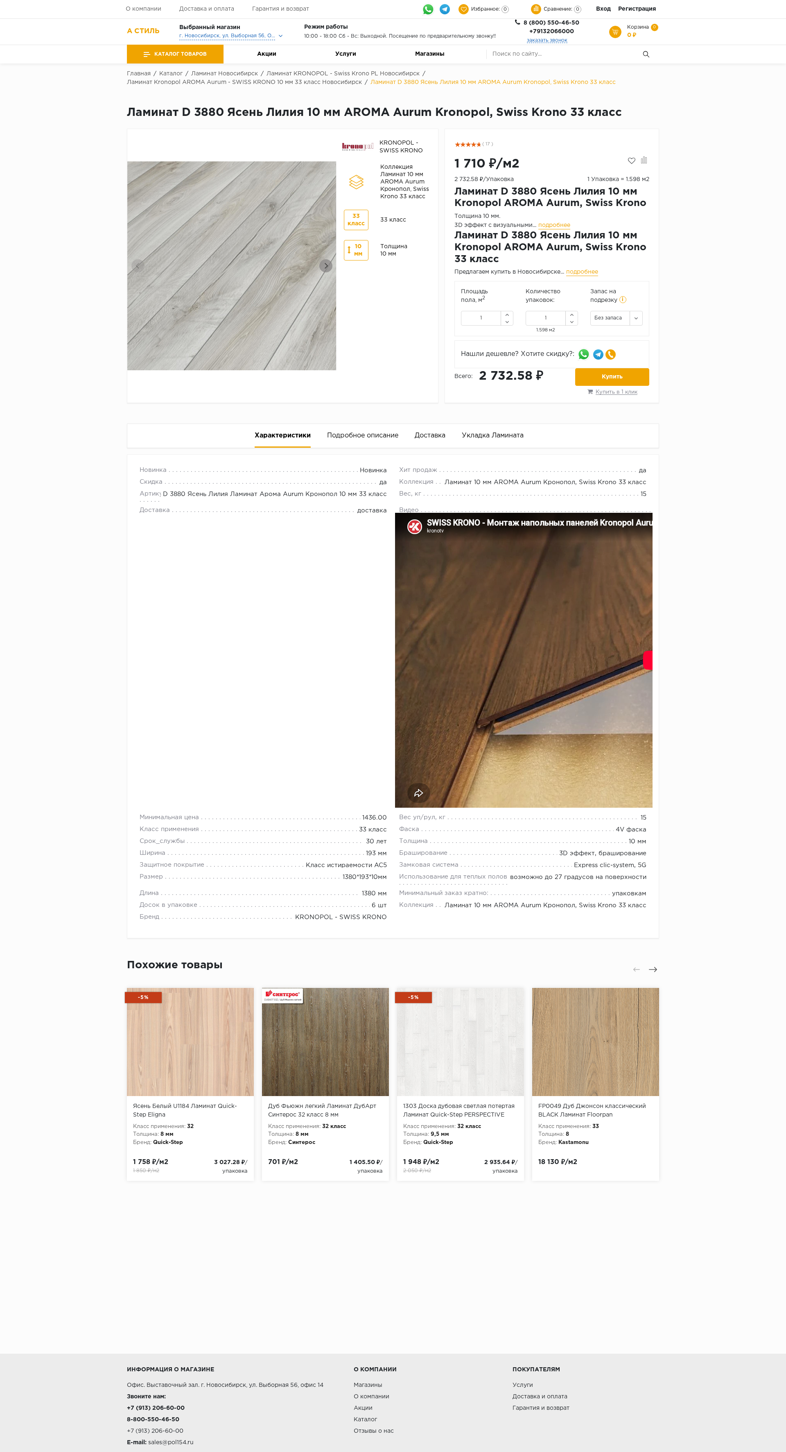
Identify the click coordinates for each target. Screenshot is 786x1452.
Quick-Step (168, 1142)
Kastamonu (573, 1142)
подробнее (554, 225)
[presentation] (138, 265)
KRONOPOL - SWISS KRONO (341, 917)
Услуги (345, 54)
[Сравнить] (644, 161)
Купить (612, 376)
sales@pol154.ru (171, 1442)
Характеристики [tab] (283, 436)
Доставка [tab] (430, 436)
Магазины (430, 54)
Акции (266, 54)
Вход (603, 9)
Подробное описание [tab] (362, 436)
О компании (143, 9)
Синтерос (301, 1142)
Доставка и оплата (206, 9)
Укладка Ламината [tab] (493, 436)
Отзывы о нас (374, 1431)
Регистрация (637, 9)
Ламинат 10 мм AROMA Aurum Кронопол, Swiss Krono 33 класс (545, 482)
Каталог (365, 1419)
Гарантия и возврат (280, 9)
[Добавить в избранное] (631, 161)
